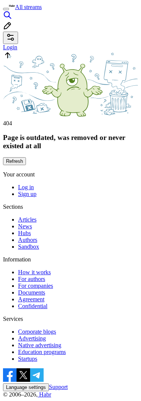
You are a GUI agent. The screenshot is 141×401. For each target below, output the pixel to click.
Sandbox (28, 246)
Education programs (42, 352)
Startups (27, 358)
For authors (31, 279)
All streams (28, 7)
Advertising (32, 338)
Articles (27, 219)
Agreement (31, 299)
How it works (34, 272)
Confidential (32, 306)
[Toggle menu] (6, 9)
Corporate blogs (37, 331)
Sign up (27, 194)
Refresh (14, 161)
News (25, 226)
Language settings (26, 387)
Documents (31, 292)
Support (58, 387)
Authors (27, 240)
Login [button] (10, 47)
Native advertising (39, 345)
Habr (44, 394)
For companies (35, 286)
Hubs (24, 233)
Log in (26, 187)
